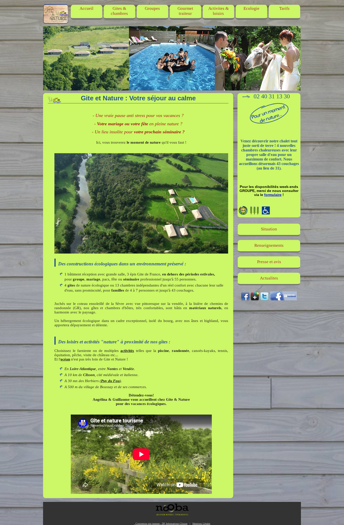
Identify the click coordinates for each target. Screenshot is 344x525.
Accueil (86, 8)
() (110, 381)
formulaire (273, 195)
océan (65, 359)
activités (127, 351)
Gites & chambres (119, 11)
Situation (269, 229)
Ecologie (251, 8)
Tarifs (284, 8)
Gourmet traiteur (185, 11)
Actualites (269, 278)
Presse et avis (269, 261)
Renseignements (269, 245)
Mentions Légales (201, 523)
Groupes (152, 8)
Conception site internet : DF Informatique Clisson (160, 523)
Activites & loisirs (218, 11)
